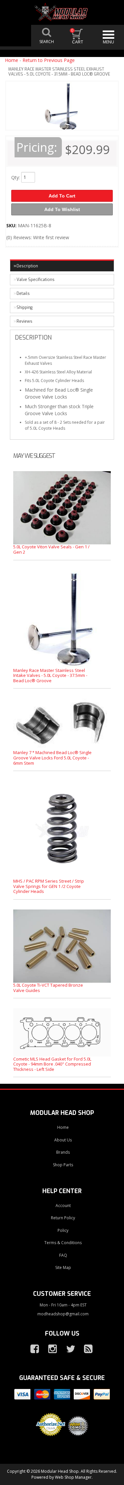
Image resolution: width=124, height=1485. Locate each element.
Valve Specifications (36, 279)
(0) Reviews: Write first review (37, 237)
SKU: (12, 225)
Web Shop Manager (73, 1477)
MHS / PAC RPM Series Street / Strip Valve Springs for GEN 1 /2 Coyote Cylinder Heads (48, 886)
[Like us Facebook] (32, 1349)
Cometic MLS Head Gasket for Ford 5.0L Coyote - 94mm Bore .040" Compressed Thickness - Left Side (52, 1064)
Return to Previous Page (48, 60)
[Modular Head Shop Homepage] (62, 12)
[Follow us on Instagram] (50, 1349)
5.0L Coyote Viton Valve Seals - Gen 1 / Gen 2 (51, 549)
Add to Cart (62, 195)
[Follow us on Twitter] (68, 1349)
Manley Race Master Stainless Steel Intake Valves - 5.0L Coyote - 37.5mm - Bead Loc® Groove (50, 675)
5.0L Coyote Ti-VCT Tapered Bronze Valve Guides (48, 987)
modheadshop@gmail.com (63, 1314)
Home (11, 60)
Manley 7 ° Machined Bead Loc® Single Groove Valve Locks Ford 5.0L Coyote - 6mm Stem (52, 757)
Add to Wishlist (62, 209)
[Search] (46, 35)
